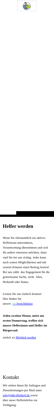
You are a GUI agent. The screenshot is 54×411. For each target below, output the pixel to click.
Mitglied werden (26, 337)
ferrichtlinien (22, 303)
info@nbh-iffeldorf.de (16, 395)
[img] (27, 114)
